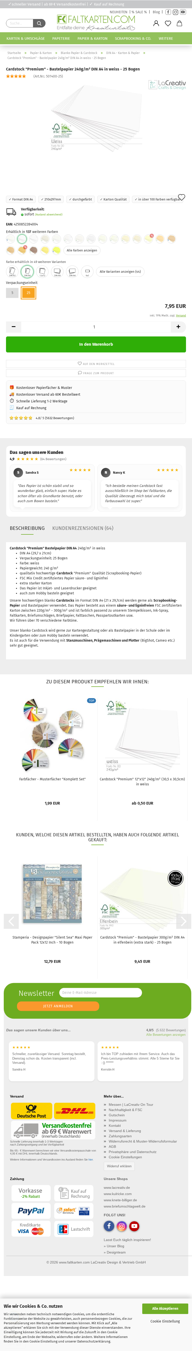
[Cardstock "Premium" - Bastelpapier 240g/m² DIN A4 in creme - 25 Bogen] (160, 238)
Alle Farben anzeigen (82, 250)
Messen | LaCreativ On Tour (131, 1105)
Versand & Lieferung (125, 1131)
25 (28, 293)
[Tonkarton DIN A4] (72, 271)
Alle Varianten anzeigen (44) (120, 271)
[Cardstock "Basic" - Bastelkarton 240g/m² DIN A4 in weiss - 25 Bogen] (10, 238)
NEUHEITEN (119, 12)
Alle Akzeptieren (165, 1309)
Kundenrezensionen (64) (82, 528)
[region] (96, 488)
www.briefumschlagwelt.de (125, 1206)
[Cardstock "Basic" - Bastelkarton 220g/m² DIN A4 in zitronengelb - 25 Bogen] (56, 250)
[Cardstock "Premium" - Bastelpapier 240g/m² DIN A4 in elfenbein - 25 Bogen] (102, 238)
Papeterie (61, 38)
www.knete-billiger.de (120, 1200)
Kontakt (115, 1126)
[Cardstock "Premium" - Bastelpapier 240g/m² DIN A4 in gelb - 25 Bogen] (45, 250)
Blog (156, 12)
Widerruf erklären (119, 1166)
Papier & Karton (93, 38)
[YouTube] (183, 12)
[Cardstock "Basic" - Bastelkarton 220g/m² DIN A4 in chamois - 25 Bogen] (171, 238)
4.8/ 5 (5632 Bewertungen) (41, 417)
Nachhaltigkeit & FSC (125, 1110)
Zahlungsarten (120, 1136)
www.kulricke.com (118, 1194)
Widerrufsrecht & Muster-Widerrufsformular (143, 1141)
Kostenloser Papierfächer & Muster (44, 388)
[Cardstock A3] (12, 271)
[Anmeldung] (156, 23)
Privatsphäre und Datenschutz (132, 1152)
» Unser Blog (114, 1246)
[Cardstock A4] (27, 271)
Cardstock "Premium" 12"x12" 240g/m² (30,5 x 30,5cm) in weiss (142, 781)
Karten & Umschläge (25, 38)
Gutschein (117, 1115)
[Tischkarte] (87, 271)
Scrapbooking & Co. (133, 38)
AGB (112, 1147)
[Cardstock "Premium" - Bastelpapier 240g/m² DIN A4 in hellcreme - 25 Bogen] (137, 238)
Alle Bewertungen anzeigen (166, 1035)
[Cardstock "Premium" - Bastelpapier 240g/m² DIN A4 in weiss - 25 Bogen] (96, 117)
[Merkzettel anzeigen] (168, 23)
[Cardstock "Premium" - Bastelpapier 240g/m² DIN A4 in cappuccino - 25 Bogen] (10, 250)
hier (90, 1159)
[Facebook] (168, 12)
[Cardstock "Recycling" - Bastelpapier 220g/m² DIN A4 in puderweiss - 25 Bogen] (56, 238)
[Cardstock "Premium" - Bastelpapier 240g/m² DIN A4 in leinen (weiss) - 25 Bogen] (91, 238)
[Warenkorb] (180, 23)
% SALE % (139, 12)
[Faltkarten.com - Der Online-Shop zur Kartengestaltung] (96, 23)
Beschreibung (27, 528)
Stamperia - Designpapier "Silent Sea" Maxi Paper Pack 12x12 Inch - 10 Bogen (52, 940)
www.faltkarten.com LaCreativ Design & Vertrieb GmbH (102, 1262)
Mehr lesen (108, 1069)
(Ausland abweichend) (48, 214)
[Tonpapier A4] (57, 271)
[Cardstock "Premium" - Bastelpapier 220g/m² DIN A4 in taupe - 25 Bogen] (33, 250)
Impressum (117, 1120)
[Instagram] (175, 12)
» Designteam (115, 1252)
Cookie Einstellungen (125, 1157)
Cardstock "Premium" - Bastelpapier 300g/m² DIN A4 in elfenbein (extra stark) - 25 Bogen (142, 940)
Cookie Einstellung (165, 1321)
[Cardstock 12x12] (42, 271)
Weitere (166, 38)
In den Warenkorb (96, 344)
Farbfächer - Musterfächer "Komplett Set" (52, 779)
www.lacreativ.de (117, 1188)
